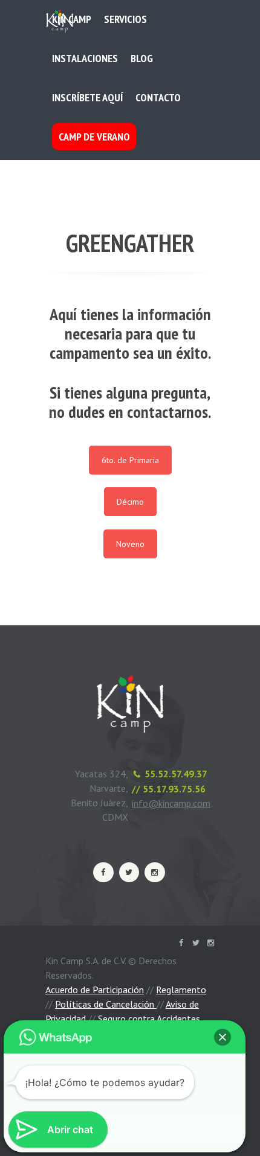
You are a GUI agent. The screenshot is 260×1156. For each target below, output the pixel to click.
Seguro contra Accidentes (149, 1018)
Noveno (130, 544)
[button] (222, 1037)
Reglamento (181, 990)
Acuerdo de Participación (94, 990)
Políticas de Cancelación (106, 1004)
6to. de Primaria (130, 460)
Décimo (130, 501)
